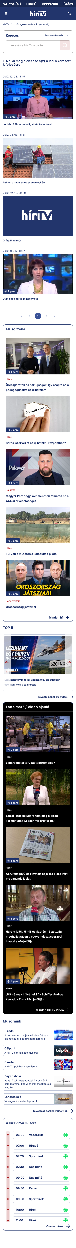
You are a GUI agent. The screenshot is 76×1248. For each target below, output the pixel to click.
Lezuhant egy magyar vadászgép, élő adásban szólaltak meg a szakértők (32, 682)
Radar (33, 1188)
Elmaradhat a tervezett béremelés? (30, 762)
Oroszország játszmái (21, 607)
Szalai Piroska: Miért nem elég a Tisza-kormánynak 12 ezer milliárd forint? (32, 818)
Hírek (9, 378)
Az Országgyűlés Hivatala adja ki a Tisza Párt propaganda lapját (37, 876)
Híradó (9, 1031)
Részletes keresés (54, 35)
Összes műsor (55, 1226)
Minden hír (56, 617)
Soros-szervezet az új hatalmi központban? (36, 443)
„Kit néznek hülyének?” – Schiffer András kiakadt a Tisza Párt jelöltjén (34, 997)
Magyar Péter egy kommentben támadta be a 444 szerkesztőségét (37, 498)
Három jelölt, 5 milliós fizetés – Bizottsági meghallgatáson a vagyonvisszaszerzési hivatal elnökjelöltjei (34, 936)
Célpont (9, 1048)
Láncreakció (13, 600)
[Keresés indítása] (65, 45)
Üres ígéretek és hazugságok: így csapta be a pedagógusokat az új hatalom (37, 387)
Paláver (10, 489)
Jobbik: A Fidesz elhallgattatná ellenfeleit (27, 124)
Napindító (35, 1167)
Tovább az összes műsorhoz (50, 1110)
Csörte (9, 1062)
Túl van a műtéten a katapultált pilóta (31, 554)
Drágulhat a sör (12, 240)
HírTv (6, 24)
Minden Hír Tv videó (50, 1010)
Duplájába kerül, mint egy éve (20, 298)
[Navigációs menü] (6, 13)
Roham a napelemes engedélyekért (24, 182)
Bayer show (12, 1076)
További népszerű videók (53, 696)
